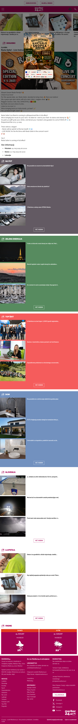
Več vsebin (39, 229)
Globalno (4, 692)
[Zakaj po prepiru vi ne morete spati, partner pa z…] (12, 604)
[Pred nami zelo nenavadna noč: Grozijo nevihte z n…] (12, 527)
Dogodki (4, 706)
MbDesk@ (30, 681)
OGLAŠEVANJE (59, 695)
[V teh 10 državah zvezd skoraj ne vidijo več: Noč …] (12, 252)
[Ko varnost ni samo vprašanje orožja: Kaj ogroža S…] (12, 293)
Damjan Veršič (31, 687)
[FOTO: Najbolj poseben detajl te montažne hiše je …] (12, 428)
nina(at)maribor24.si (59, 690)
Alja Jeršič (30, 699)
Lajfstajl (4, 697)
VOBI (3, 721)
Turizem (4, 699)
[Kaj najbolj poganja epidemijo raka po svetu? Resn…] (12, 584)
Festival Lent (5, 701)
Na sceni (4, 695)
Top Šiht (4, 704)
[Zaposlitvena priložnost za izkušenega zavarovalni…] (12, 371)
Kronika (4, 685)
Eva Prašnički (31, 694)
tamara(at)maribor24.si (59, 670)
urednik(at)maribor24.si (34, 668)
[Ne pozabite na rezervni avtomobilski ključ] (12, 174)
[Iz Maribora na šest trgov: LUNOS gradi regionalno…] (12, 330)
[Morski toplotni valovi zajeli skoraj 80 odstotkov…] (12, 273)
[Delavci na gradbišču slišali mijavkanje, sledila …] (12, 563)
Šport (3, 688)
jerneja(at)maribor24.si (59, 681)
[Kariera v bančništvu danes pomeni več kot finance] (12, 350)
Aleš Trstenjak (31, 696)
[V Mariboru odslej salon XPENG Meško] (12, 216)
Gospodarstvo (6, 690)
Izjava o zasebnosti (70, 719)
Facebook (59, 700)
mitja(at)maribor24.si (41, 674)
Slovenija (4, 683)
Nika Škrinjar (31, 692)
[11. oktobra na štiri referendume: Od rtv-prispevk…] (12, 485)
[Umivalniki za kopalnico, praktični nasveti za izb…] (12, 449)
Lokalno (4, 681)
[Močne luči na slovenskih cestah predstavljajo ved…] (12, 506)
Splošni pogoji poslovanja (55, 719)
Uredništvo (30, 678)
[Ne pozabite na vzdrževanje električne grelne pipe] (12, 407)
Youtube (58, 710)
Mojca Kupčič (31, 690)
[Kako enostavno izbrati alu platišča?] (12, 195)
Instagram (59, 707)
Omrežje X (59, 703)
